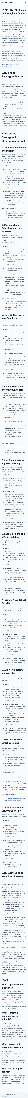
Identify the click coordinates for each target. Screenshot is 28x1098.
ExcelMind (7, 51)
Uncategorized (21, 17)
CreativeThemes (6, 1096)
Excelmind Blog (8, 2)
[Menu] (25, 2)
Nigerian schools (12, 798)
